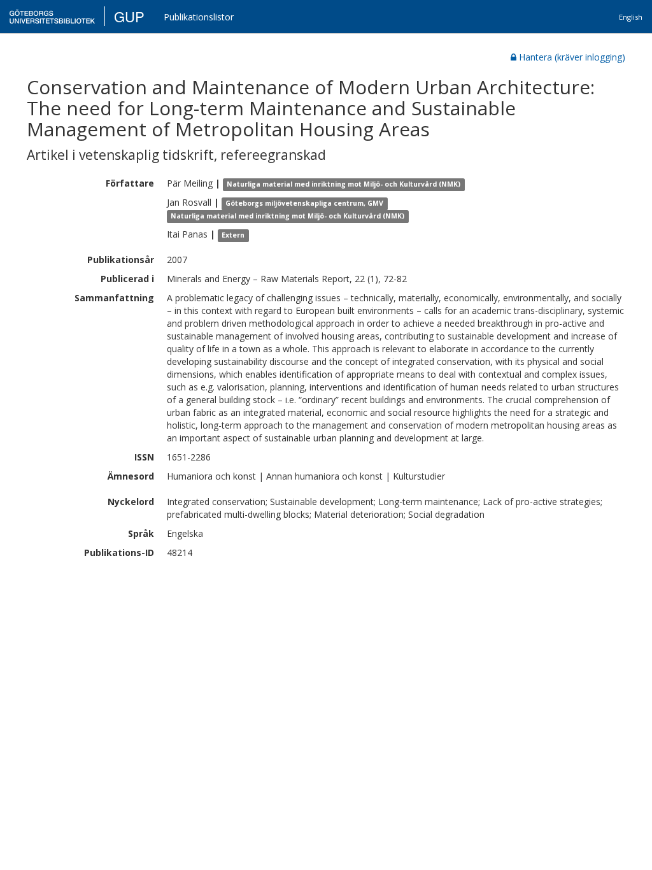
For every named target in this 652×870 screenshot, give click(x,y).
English (630, 17)
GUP (129, 16)
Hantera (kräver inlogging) (572, 57)
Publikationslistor (199, 17)
